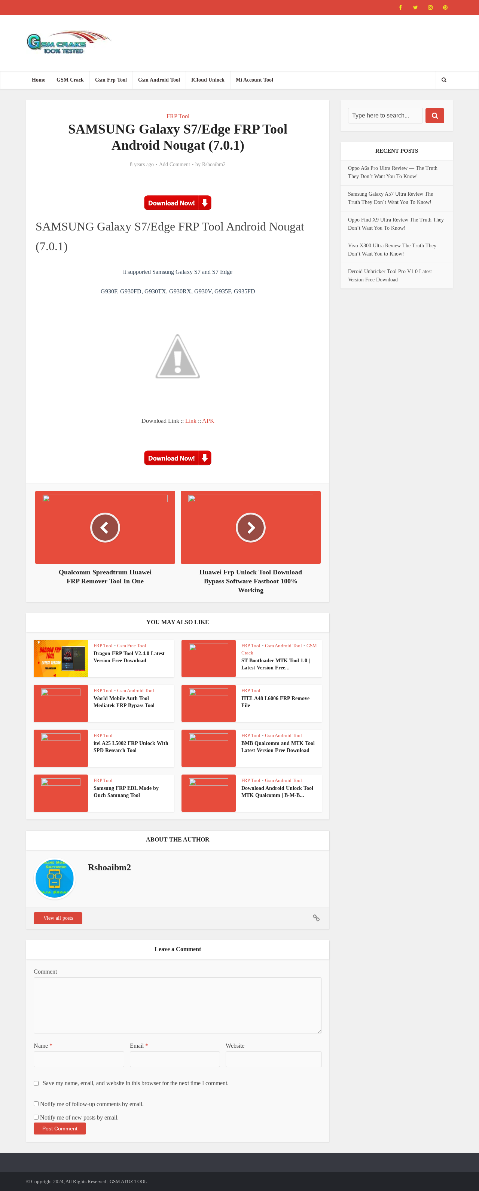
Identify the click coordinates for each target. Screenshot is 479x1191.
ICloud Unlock (208, 80)
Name (43, 1045)
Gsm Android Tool (159, 80)
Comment (45, 971)
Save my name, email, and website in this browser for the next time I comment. (136, 1083)
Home (38, 80)
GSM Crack (70, 80)
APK (208, 421)
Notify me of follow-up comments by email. (92, 1104)
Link (190, 421)
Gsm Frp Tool (111, 80)
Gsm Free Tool (131, 645)
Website (235, 1045)
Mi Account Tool (254, 80)
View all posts (58, 918)
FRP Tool (178, 116)
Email (139, 1045)
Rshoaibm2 (214, 164)
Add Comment (174, 164)
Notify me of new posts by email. (79, 1117)
